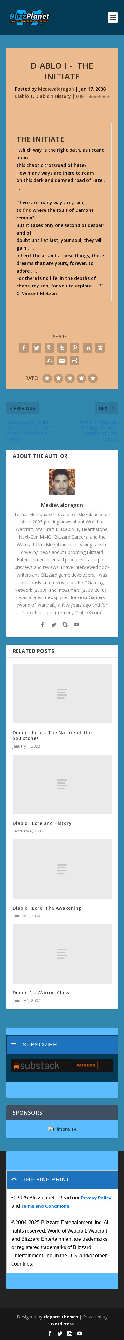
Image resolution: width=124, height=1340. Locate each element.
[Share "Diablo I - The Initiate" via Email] (62, 360)
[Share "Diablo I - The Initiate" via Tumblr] (62, 348)
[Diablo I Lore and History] (62, 784)
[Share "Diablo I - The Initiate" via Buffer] (100, 348)
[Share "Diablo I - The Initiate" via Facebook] (23, 348)
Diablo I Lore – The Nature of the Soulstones (52, 735)
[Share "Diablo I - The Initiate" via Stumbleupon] (49, 360)
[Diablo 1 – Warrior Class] (62, 954)
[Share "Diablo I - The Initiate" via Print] (74, 360)
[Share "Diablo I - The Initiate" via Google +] (49, 348)
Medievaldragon (56, 89)
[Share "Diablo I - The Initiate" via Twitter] (36, 348)
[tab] (62, 1045)
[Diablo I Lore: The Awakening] (62, 869)
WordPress (62, 1324)
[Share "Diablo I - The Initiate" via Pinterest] (74, 348)
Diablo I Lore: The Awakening (47, 908)
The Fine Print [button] (46, 1179)
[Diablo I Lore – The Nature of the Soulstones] (62, 693)
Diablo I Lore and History (42, 823)
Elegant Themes (61, 1317)
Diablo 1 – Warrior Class (41, 993)
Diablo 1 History (53, 96)
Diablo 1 (24, 96)
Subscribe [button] (40, 1044)
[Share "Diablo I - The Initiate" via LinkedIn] (87, 348)
